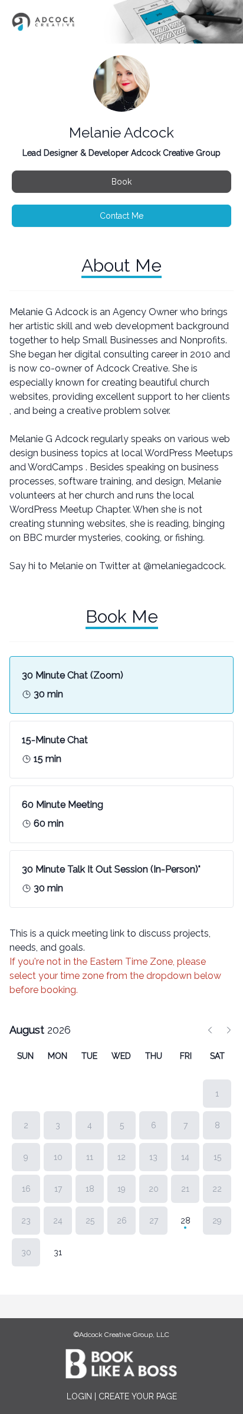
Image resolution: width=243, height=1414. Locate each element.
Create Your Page (137, 1396)
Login (79, 1396)
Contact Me (121, 215)
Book (121, 181)
